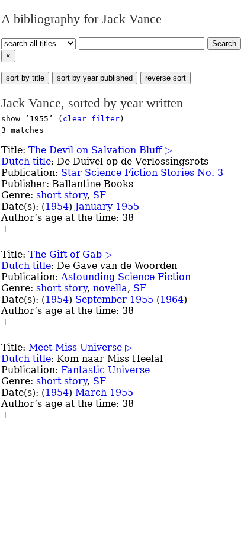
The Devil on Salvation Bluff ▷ (100, 150)
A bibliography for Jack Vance (81, 18)
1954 (57, 206)
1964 (172, 299)
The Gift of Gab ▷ (70, 254)
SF (99, 195)
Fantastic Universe (105, 370)
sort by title (25, 77)
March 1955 (104, 392)
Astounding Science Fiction (126, 277)
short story (61, 195)
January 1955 (107, 206)
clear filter (91, 118)
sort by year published (95, 77)
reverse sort (165, 77)
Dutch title (26, 161)
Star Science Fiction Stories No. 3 (142, 172)
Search (224, 43)
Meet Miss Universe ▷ (80, 347)
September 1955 (114, 299)
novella (110, 288)
